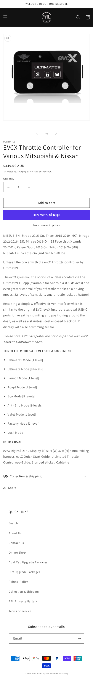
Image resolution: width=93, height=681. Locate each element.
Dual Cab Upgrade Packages (28, 562)
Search (13, 523)
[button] (5, 17)
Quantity (8, 179)
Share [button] (12, 488)
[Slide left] (37, 133)
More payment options (46, 225)
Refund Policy (18, 582)
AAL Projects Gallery (23, 601)
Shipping (22, 171)
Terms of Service (20, 611)
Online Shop (17, 552)
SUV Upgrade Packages (24, 572)
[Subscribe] (79, 638)
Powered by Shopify (59, 673)
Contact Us (16, 543)
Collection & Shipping (24, 592)
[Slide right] (56, 133)
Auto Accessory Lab (41, 673)
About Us (15, 533)
